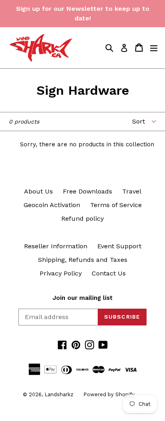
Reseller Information (55, 246)
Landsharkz (58, 394)
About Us (38, 191)
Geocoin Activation (52, 205)
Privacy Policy (61, 273)
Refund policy (82, 218)
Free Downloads (87, 191)
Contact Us (109, 273)
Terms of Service (116, 205)
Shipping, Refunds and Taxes (82, 259)
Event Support (119, 246)
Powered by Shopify (109, 394)
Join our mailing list (82, 297)
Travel (131, 191)
